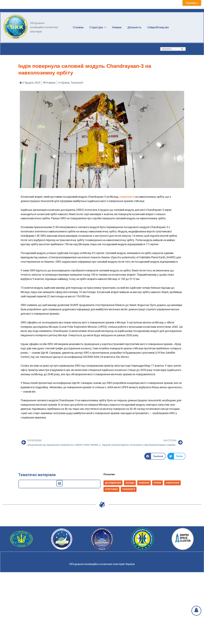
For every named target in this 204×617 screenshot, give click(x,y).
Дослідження (113, 483)
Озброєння (172, 483)
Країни (65, 82)
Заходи (129, 483)
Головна (78, 27)
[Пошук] (182, 49)
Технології (76, 82)
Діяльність (134, 27)
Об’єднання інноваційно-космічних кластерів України (102, 564)
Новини (116, 27)
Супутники (111, 489)
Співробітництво (158, 27)
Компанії (144, 483)
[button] (182, 49)
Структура (96, 27)
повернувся (126, 196)
